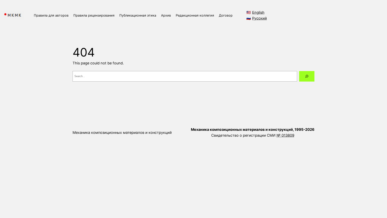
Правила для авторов (51, 15)
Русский (259, 18)
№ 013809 (285, 135)
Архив (166, 15)
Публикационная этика (137, 15)
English (258, 12)
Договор (226, 15)
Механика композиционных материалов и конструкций (122, 132)
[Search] (306, 76)
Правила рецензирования (93, 15)
